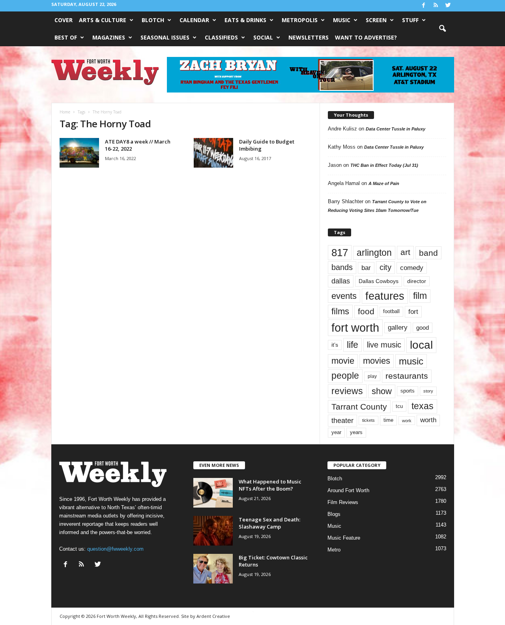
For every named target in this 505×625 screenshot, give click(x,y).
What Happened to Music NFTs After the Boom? (270, 485)
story (428, 391)
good (422, 328)
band (428, 252)
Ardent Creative (213, 616)
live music (384, 344)
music (411, 361)
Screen (376, 20)
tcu (399, 406)
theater (342, 420)
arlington (374, 252)
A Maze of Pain (383, 183)
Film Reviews (342, 502)
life (352, 345)
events (344, 296)
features (384, 296)
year (336, 432)
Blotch (153, 20)
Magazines (108, 37)
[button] (442, 29)
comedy (411, 268)
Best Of (65, 37)
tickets (368, 420)
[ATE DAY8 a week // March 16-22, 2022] (79, 153)
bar (366, 268)
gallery (398, 327)
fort (413, 311)
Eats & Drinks (245, 20)
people (345, 376)
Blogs (333, 514)
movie (342, 361)
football (391, 311)
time (388, 420)
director (416, 281)
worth (428, 420)
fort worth (355, 327)
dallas (340, 281)
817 (339, 253)
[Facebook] (423, 5)
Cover (63, 20)
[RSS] (436, 5)
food (366, 311)
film (420, 296)
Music (341, 20)
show (382, 391)
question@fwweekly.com (115, 549)
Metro (333, 550)
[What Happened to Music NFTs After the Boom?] (213, 493)
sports (407, 391)
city (385, 267)
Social (263, 37)
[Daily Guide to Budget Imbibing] (213, 153)
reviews (347, 391)
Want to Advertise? (366, 37)
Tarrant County (359, 406)
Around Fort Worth (348, 490)
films (340, 311)
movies (376, 361)
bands (342, 267)
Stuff (410, 20)
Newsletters (308, 37)
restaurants (406, 376)
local (421, 345)
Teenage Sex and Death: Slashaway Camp (269, 523)
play (372, 376)
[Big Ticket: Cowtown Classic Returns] (213, 568)
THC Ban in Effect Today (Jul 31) (384, 165)
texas (422, 406)
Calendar (194, 20)
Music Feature (343, 538)
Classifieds (221, 37)
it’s (334, 345)
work (406, 420)
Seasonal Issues (164, 37)
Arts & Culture (102, 20)
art (405, 252)
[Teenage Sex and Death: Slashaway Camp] (213, 531)
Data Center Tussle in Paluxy (395, 129)
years (356, 432)
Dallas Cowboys (378, 281)
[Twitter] (448, 5)
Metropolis (300, 20)
